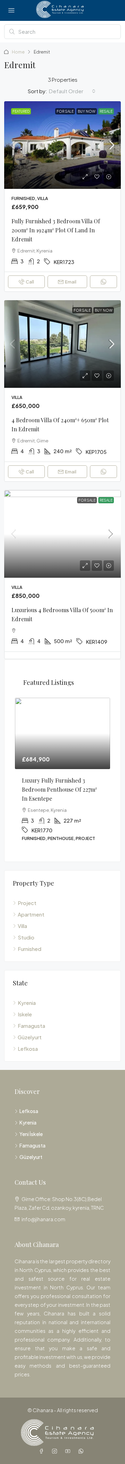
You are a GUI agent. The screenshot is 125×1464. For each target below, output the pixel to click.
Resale (106, 111)
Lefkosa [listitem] (28, 1048)
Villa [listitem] (22, 925)
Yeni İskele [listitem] (31, 1134)
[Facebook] (43, 1451)
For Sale (65, 111)
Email (70, 282)
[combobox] (72, 91)
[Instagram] (56, 1451)
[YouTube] (69, 1451)
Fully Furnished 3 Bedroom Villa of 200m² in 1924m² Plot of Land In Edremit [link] (55, 230)
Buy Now (86, 111)
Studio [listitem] (26, 937)
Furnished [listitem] (29, 948)
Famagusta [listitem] (31, 1025)
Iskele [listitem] (25, 1014)
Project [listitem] (27, 902)
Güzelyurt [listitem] (30, 1037)
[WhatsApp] (82, 1451)
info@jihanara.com (43, 1219)
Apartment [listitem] (31, 914)
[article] (62, 774)
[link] (62, 145)
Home (18, 52)
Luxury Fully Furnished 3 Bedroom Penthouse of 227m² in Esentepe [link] (59, 789)
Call (30, 282)
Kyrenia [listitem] (27, 1002)
